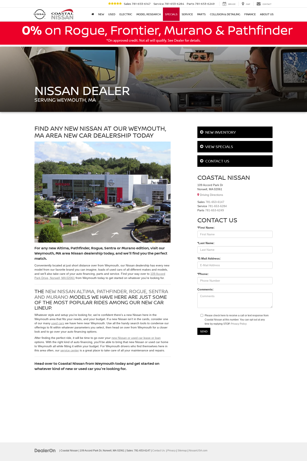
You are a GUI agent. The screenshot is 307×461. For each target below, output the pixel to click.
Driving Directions (211, 194)
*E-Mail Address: (209, 258)
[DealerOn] (45, 450)
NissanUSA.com (198, 450)
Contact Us (158, 450)
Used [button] (111, 14)
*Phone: (203, 274)
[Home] (92, 14)
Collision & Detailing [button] (225, 14)
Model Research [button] (148, 14)
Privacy (171, 450)
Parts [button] (201, 14)
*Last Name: (205, 243)
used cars (57, 323)
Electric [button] (125, 14)
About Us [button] (267, 14)
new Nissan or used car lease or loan (136, 337)
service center (69, 350)
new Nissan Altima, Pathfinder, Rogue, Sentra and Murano (101, 294)
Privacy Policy (239, 323)
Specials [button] (171, 14)
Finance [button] (250, 14)
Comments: (205, 289)
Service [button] (187, 14)
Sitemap (182, 450)
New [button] (101, 14)
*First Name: (206, 227)
